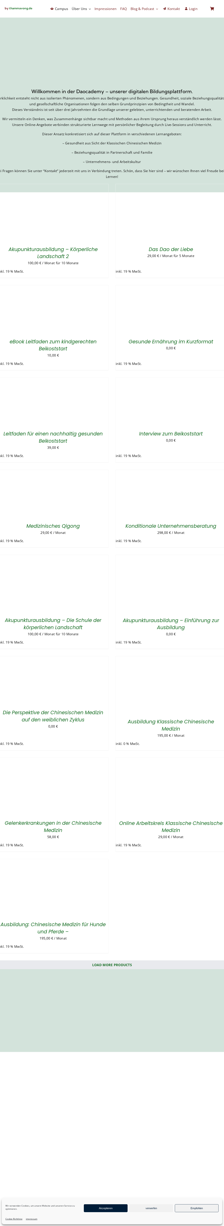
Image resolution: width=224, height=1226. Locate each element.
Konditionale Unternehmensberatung (170, 526)
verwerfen (151, 1208)
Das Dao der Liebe (171, 249)
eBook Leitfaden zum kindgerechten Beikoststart (53, 345)
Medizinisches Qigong (53, 526)
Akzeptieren (106, 1208)
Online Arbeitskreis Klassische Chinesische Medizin (171, 827)
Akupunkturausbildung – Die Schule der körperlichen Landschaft (53, 624)
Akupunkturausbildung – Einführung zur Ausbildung (171, 624)
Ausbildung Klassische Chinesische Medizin (171, 725)
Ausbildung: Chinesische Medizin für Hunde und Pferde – (53, 928)
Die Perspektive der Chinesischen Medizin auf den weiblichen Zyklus (53, 716)
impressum (31, 1218)
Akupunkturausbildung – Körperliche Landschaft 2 (53, 253)
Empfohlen (197, 1208)
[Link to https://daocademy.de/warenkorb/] (211, 8)
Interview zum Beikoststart (171, 433)
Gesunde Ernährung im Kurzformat (171, 341)
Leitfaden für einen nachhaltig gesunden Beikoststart (53, 437)
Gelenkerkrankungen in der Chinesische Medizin (53, 827)
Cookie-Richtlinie (13, 1218)
